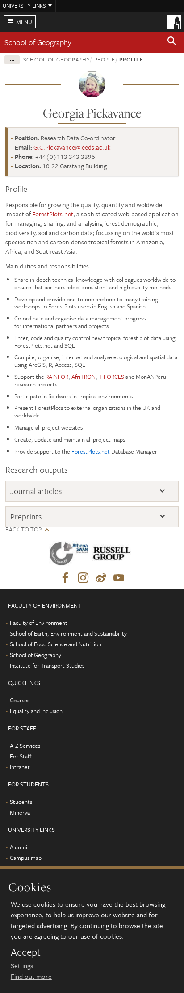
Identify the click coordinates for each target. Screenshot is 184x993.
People (104, 59)
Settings (22, 965)
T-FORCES (111, 376)
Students (21, 801)
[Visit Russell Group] (113, 555)
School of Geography (37, 42)
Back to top (23, 529)
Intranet (20, 766)
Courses (19, 700)
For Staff (20, 756)
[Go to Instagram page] (83, 578)
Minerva (20, 812)
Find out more (31, 976)
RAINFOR (57, 376)
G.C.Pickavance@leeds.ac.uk (72, 147)
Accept (26, 952)
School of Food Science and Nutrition (55, 644)
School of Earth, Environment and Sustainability (68, 633)
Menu (24, 21)
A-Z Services (25, 745)
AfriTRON (83, 376)
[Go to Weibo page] (101, 578)
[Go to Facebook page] (65, 578)
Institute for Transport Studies (47, 665)
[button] (172, 42)
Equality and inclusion (36, 710)
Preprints (26, 516)
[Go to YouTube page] (118, 578)
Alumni (18, 847)
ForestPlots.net (52, 214)
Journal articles (36, 491)
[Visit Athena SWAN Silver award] (70, 555)
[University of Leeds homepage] (174, 21)
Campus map (26, 857)
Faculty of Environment (38, 622)
